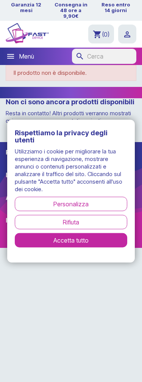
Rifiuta (71, 222)
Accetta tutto (71, 240)
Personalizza (71, 204)
